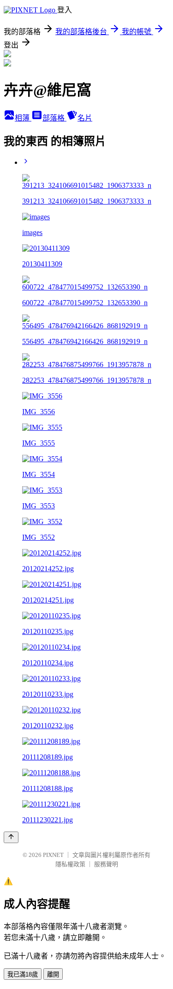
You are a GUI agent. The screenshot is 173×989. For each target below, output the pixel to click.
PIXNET (53, 854)
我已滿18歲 (22, 974)
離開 (53, 974)
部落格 (54, 118)
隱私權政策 (70, 864)
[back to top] (11, 837)
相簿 (23, 118)
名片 (85, 118)
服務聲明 (106, 864)
